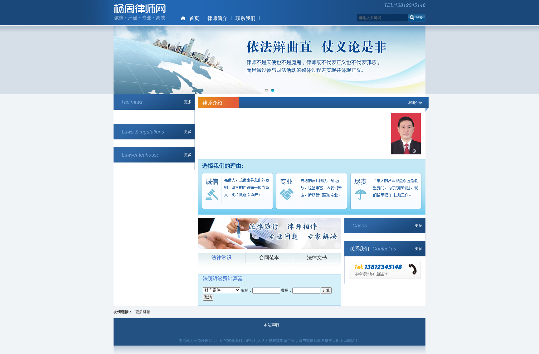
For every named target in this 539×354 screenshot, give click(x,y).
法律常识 (221, 257)
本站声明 (271, 325)
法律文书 (317, 257)
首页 (194, 18)
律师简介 (217, 18)
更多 (188, 102)
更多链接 (142, 312)
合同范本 (269, 257)
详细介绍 (414, 102)
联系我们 (245, 18)
